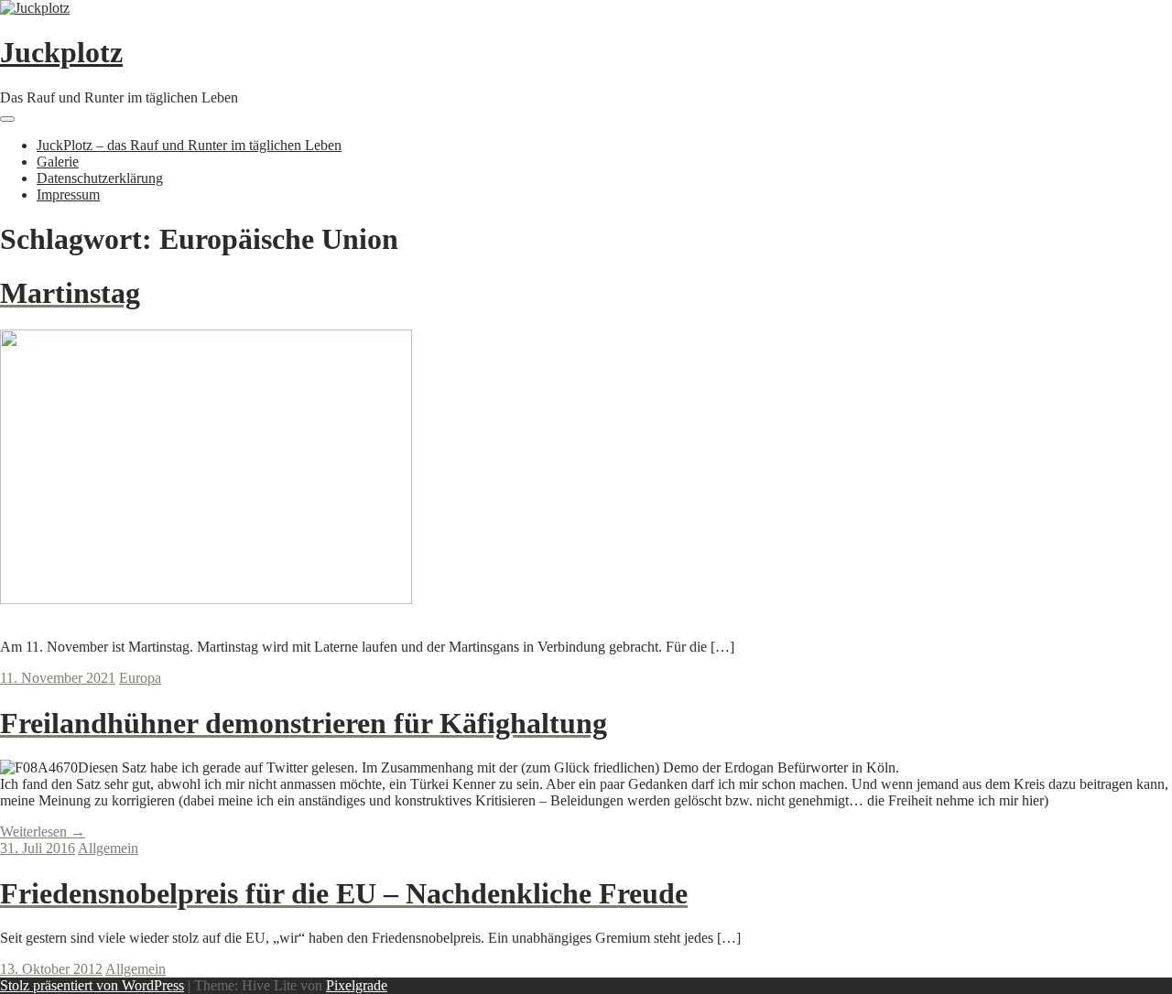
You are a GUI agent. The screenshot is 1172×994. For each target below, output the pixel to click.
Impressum (68, 194)
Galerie (58, 161)
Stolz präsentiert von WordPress (92, 985)
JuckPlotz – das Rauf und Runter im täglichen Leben (189, 145)
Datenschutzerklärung (100, 178)
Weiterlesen (42, 831)
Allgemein (108, 848)
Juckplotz (61, 52)
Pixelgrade (356, 985)
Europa (140, 678)
